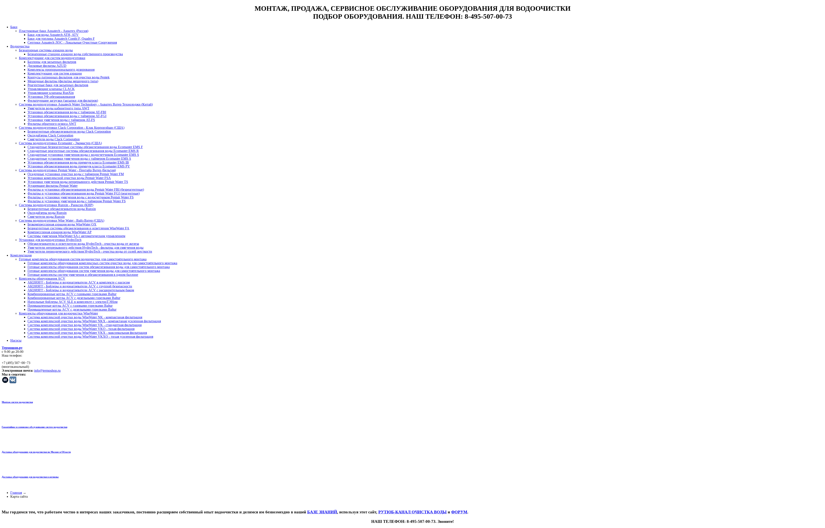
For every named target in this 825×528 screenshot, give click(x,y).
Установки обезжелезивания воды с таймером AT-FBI (67, 112)
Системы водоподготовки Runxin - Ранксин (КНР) (56, 205)
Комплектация (21, 255)
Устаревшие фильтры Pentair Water (53, 185)
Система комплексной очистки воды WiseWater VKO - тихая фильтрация (81, 329)
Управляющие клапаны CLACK (51, 89)
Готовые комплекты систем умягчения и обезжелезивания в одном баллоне (83, 274)
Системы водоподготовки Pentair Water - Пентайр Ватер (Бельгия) (67, 170)
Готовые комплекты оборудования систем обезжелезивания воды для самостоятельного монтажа (99, 267)
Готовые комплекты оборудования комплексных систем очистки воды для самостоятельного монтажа (102, 263)
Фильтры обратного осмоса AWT (52, 124)
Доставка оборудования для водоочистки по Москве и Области (36, 452)
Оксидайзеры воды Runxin (47, 213)
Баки (13, 27)
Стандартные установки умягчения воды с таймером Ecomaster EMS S (79, 158)
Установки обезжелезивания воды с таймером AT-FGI (67, 116)
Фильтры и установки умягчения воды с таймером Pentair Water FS (77, 201)
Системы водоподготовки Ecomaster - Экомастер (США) (60, 143)
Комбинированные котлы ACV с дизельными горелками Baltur (74, 298)
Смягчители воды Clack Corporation (54, 139)
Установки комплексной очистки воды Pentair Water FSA (69, 178)
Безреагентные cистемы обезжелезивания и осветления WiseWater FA (78, 228)
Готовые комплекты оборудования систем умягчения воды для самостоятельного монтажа (94, 271)
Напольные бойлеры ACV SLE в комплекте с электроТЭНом (73, 302)
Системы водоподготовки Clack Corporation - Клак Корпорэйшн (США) (71, 127)
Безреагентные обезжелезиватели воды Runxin (62, 209)
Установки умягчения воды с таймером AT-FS (61, 120)
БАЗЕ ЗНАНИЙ (322, 512)
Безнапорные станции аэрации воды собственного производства (75, 54)
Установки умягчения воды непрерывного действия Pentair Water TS (78, 182)
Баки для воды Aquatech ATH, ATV (53, 35)
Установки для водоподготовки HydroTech (50, 240)
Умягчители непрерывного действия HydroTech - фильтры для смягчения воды (86, 247)
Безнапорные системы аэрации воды (46, 50)
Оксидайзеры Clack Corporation (50, 135)
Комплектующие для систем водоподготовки (52, 58)
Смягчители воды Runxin (46, 216)
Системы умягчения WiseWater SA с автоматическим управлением (76, 236)
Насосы (15, 340)
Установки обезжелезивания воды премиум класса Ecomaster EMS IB (78, 162)
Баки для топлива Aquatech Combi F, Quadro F (61, 38)
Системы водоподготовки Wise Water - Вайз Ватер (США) (61, 220)
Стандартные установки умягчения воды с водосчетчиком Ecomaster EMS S (83, 155)
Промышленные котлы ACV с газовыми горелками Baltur (70, 305)
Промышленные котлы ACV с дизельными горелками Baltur (72, 309)
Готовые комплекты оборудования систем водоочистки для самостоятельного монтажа (83, 259)
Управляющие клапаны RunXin (51, 93)
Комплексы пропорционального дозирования (61, 69)
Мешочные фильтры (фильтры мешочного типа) (63, 81)
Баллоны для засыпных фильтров (52, 62)
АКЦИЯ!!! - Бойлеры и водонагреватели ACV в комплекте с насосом (79, 282)
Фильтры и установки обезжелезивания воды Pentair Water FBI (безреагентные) (86, 189)
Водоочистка (19, 46)
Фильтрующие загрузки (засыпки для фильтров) (63, 100)
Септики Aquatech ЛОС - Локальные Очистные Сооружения (72, 42)
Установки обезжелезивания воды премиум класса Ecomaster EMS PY (79, 166)
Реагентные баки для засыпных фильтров (58, 85)
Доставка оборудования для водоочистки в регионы (30, 477)
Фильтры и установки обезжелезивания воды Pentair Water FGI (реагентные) (84, 193)
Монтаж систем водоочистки (17, 402)
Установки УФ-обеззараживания (51, 96)
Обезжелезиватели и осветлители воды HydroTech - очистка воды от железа (83, 244)
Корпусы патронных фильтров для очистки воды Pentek (69, 77)
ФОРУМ (459, 512)
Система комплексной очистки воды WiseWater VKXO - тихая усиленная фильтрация (90, 336)
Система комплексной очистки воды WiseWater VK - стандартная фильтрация (85, 325)
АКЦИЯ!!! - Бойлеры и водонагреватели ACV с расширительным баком (81, 290)
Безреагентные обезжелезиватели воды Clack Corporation (69, 131)
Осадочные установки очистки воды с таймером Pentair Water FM (76, 174)
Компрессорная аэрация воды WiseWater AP (60, 232)
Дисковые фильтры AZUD (47, 66)
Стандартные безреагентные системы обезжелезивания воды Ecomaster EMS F (85, 147)
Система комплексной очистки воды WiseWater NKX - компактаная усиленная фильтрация (94, 321)
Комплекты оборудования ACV (42, 278)
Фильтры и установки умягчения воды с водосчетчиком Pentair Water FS (81, 197)
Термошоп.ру (12, 348)
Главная (16, 492)
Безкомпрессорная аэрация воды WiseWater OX (62, 224)
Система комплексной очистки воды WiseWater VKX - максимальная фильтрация (87, 333)
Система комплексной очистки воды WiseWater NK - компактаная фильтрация (85, 317)
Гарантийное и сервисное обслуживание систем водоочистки (34, 427)
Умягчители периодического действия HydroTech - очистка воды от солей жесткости (90, 251)
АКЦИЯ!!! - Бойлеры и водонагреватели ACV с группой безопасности (80, 286)
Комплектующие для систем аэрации (55, 73)
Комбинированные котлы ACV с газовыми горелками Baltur (72, 294)
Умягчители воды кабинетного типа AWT (58, 108)
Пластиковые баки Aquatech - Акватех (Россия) (53, 31)
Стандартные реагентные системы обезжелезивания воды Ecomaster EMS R (83, 151)
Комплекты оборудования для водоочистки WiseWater (58, 313)
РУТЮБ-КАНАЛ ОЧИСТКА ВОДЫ (412, 512)
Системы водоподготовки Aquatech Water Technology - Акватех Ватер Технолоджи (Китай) (86, 104)
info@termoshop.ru (47, 370)
